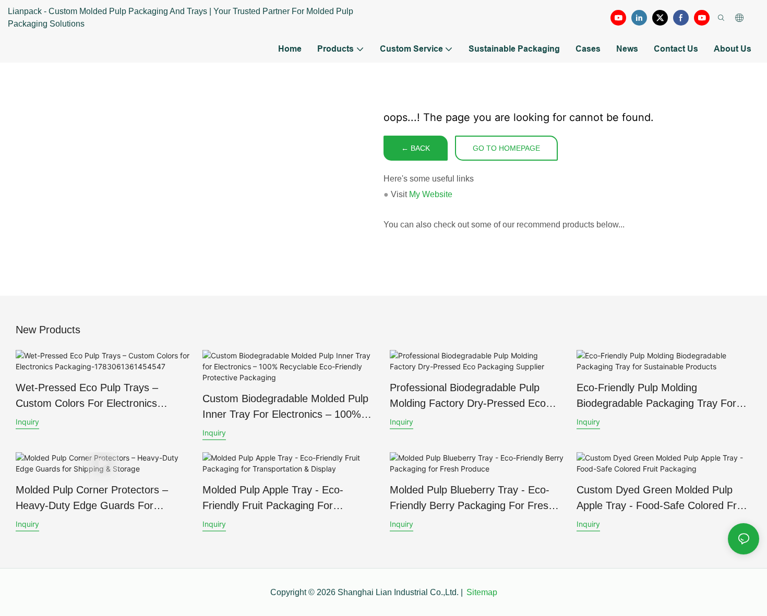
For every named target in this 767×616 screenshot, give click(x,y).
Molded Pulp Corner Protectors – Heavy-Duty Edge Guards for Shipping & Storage (92, 498)
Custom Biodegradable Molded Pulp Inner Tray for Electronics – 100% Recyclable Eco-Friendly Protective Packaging (285, 407)
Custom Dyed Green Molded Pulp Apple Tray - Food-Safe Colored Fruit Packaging (662, 498)
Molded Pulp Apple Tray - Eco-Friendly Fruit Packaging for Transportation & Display (272, 498)
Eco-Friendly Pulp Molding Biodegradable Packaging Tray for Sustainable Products (656, 396)
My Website (430, 194)
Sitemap (481, 592)
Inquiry (27, 421)
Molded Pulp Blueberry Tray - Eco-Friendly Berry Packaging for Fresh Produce (472, 498)
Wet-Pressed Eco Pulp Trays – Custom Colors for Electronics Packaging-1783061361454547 (87, 396)
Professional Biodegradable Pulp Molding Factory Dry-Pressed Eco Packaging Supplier (468, 396)
